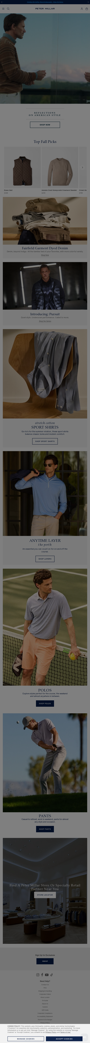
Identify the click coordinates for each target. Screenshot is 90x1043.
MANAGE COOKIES (25, 1039)
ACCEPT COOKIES (64, 1039)
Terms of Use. (65, 1032)
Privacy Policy (50, 1032)
